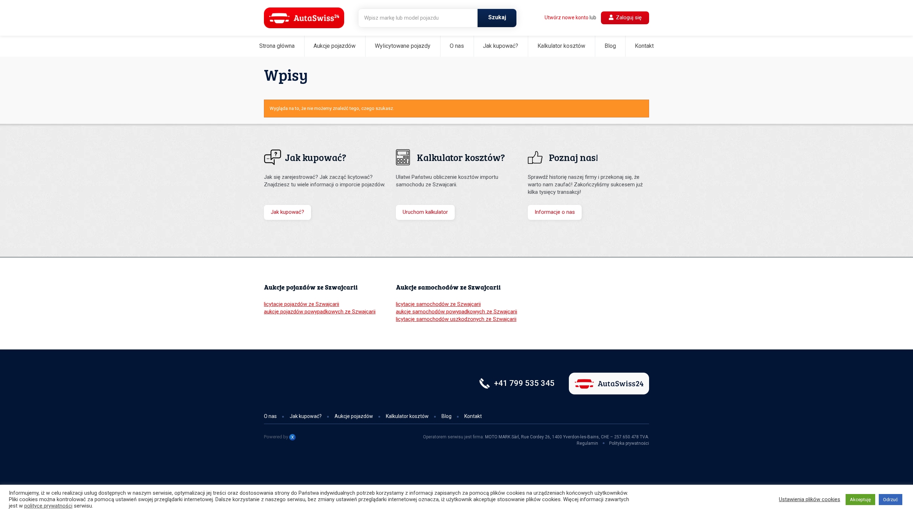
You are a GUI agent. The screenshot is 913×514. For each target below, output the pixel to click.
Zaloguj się (628, 17)
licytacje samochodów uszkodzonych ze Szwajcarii (456, 319)
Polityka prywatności (629, 443)
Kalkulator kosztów (561, 45)
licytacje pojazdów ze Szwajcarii (301, 304)
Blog (610, 45)
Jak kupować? (500, 45)
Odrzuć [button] (890, 499)
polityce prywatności (48, 506)
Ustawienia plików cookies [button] (809, 499)
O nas (457, 45)
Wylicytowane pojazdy (402, 45)
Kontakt (644, 45)
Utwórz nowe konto (566, 17)
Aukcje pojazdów (334, 45)
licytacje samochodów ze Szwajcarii (438, 304)
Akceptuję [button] (860, 499)
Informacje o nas (555, 212)
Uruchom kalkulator (425, 212)
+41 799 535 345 (524, 383)
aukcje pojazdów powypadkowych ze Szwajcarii (320, 311)
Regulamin (587, 443)
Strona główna (277, 45)
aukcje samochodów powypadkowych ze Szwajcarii (456, 311)
